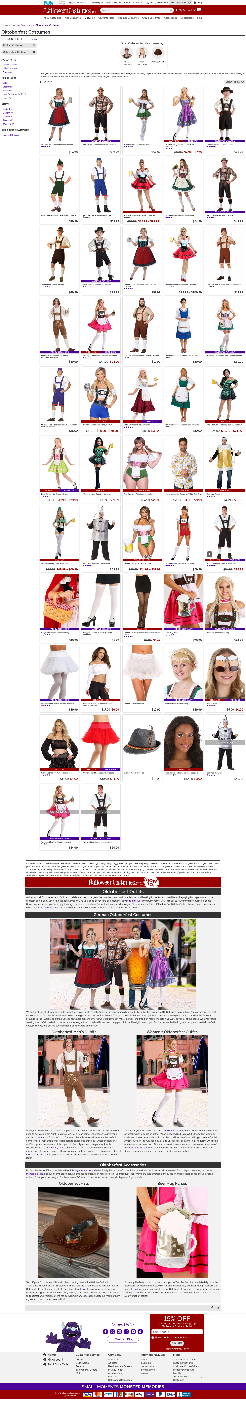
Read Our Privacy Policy (177, 1349)
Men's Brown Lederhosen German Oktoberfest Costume (54, 356)
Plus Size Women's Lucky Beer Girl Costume (224, 425)
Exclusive (89, 18)
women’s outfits (174, 1130)
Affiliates (112, 1363)
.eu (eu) (144, 1373)
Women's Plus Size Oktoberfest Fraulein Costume (140, 285)
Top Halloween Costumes (181, 1378)
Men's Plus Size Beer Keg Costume (96, 563)
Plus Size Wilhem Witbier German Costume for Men (141, 356)
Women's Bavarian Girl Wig (218, 633)
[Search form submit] (171, 10)
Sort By (233, 82)
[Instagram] (126, 1331)
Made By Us (8, 98)
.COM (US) (79, 3)
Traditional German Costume (52, 285)
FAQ (78, 1373)
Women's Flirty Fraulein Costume (137, 563)
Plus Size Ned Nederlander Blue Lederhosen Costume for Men (59, 426)
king (82, 1289)
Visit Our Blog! (124, 1339)
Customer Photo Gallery (186, 1366)
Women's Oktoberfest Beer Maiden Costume (224, 356)
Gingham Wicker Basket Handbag (55, 633)
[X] (112, 1331)
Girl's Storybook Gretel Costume (137, 425)
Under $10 (8, 113)
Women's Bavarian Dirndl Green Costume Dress (182, 426)
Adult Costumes (52, 18)
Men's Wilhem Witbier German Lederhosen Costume (224, 285)
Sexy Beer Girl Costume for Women (138, 145)
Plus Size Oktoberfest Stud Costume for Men (100, 145)
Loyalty (177, 1373)
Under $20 (8, 117)
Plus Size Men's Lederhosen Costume (97, 842)
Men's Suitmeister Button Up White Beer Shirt (183, 494)
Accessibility (115, 1373)
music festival (133, 900)
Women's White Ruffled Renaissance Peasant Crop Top (97, 704)
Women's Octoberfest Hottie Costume (180, 285)
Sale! (199, 18)
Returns (80, 1366)
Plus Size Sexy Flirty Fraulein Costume (139, 494)
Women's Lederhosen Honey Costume (98, 425)
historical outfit (43, 1137)
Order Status (82, 1363)
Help (200, 2)
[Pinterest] (119, 1331)
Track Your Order (58, 1364)
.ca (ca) (144, 1359)
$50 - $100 (8, 124)
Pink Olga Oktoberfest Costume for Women (100, 356)
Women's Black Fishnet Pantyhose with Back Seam (142, 633)
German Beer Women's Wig (176, 704)
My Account (55, 1359)
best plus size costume (140, 1147)
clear (34, 39)
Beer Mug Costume (214, 494)
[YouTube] (133, 1331)
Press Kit (112, 1376)
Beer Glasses (212, 704)
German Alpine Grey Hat (134, 773)
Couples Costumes (128, 18)
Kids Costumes (73, 18)
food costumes (34, 1154)
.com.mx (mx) (148, 1369)
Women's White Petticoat (134, 704)
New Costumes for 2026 (14, 94)
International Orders (86, 1369)
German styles (51, 907)
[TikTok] (140, 1331)
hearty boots (58, 1147)
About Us (113, 1359)
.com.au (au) (147, 1366)
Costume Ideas (106, 18)
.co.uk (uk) (146, 1363)
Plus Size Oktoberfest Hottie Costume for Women (140, 216)
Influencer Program (183, 1369)
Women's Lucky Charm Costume (54, 563)
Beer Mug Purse (171, 633)
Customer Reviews (183, 1363)
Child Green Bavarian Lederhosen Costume (58, 215)
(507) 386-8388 (159, 2)
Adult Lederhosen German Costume (221, 563)
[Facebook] (105, 1331)
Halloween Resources (120, 1380)
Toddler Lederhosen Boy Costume (220, 145)
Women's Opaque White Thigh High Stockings (97, 633)
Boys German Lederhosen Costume (97, 285)
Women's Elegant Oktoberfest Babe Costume (179, 145)
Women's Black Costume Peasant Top (56, 773)
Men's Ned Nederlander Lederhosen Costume (97, 216)
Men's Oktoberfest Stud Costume (220, 215)
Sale (5, 83)
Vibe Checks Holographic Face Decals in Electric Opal (181, 774)
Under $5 (7, 109)
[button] (185, 10)
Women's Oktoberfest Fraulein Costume (57, 145)
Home (52, 1354)
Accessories (170, 18)
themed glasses (34, 1173)
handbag (137, 1289)
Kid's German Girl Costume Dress (54, 494)
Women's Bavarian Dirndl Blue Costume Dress (181, 356)
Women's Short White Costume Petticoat (57, 704)
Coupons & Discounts (184, 1359)
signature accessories (86, 1170)
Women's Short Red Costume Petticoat (98, 773)
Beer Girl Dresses (11, 135)
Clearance (7, 87)
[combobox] (134, 10)
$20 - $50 (8, 120)
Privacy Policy (115, 1369)
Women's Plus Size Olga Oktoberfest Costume (56, 843)
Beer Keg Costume (214, 773)
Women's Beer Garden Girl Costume (179, 215)
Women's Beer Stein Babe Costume (179, 563)
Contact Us (181, 2)
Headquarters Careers (120, 1366)
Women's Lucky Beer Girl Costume (97, 494)
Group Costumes (151, 18)
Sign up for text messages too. (171, 1337)
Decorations (187, 18)
